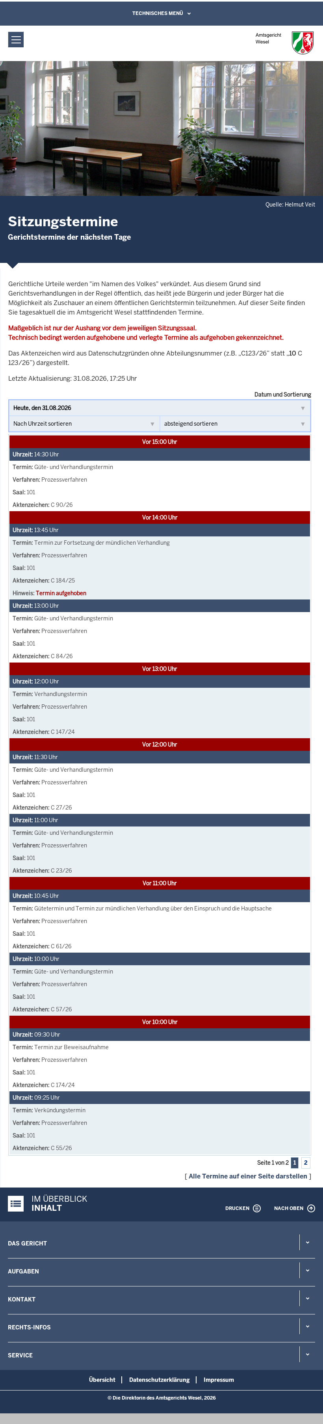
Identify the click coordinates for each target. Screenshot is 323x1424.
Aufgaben (23, 1271)
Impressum (219, 1379)
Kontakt (21, 1299)
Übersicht (102, 1379)
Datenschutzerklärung (159, 1379)
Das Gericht (27, 1243)
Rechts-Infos (29, 1327)
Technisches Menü (157, 13)
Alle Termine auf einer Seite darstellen (248, 1176)
